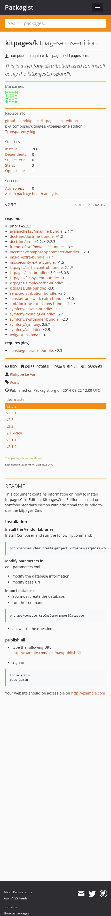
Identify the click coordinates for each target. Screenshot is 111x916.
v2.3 (9, 419)
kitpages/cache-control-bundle (36, 267)
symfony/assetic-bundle (30, 308)
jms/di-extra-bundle (27, 257)
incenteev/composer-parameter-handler (45, 251)
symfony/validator (25, 329)
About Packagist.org (18, 892)
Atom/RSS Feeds (15, 898)
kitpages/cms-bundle (28, 272)
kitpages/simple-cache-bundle (36, 282)
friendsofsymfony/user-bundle (36, 246)
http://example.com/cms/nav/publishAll (46, 652)
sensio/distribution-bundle (33, 293)
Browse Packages (16, 913)
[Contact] (81, 893)
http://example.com (88, 693)
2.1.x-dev (14, 433)
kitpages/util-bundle (27, 288)
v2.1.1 (11, 439)
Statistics (10, 907)
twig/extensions (23, 334)
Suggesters (14, 159)
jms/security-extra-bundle (32, 262)
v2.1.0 (11, 446)
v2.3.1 (11, 412)
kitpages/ (20, 42)
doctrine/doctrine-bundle (32, 236)
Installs (11, 148)
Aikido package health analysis (31, 193)
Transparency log (20, 131)
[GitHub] (103, 893)
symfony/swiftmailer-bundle (34, 319)
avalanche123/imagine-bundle (36, 231)
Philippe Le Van (23, 374)
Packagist (19, 7)
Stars (9, 165)
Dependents (15, 154)
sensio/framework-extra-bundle (37, 298)
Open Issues (16, 170)
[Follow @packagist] (92, 893)
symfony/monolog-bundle (32, 314)
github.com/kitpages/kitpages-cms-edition (41, 120)
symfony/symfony (25, 324)
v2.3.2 (11, 406)
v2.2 (9, 426)
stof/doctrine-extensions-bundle (38, 303)
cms (15, 382)
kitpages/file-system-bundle (34, 277)
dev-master (16, 399)
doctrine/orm (21, 241)
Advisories (14, 188)
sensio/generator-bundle (31, 350)
